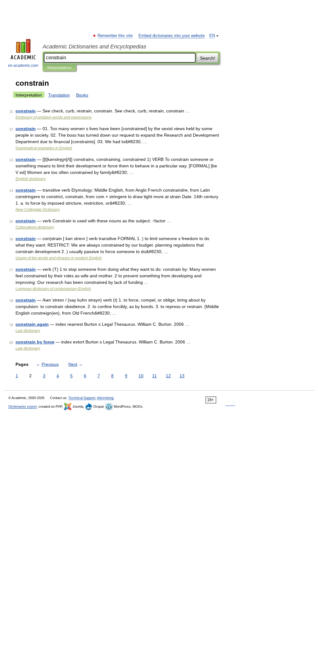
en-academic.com (23, 65)
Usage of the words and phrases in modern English (59, 258)
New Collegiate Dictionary (38, 209)
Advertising (105, 398)
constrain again (32, 324)
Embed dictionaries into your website (172, 36)
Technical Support (81, 398)
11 (154, 375)
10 (141, 375)
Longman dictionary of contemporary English (53, 289)
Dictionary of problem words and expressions (54, 117)
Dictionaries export (22, 406)
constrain (26, 110)
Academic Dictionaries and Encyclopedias (94, 46)
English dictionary (31, 179)
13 (181, 375)
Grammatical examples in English (44, 148)
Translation (59, 95)
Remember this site (115, 36)
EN (212, 36)
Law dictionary (28, 331)
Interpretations (59, 68)
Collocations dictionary (35, 227)
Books (82, 95)
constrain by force (35, 341)
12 (168, 375)
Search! (207, 58)
